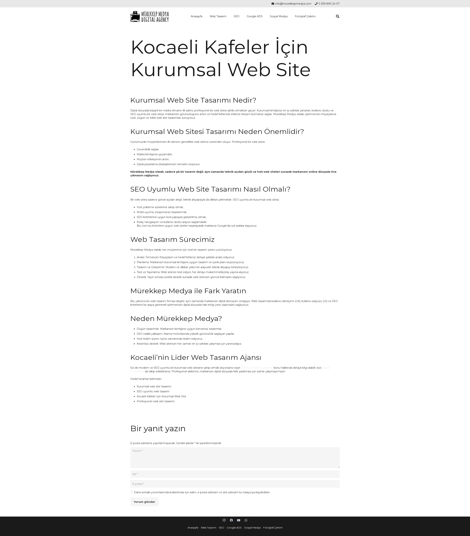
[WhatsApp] (246, 520)
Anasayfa (193, 527)
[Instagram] (224, 520)
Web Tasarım (208, 527)
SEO (221, 527)
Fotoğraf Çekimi (273, 527)
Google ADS (234, 527)
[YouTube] (238, 520)
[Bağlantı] (149, 16)
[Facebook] (231, 520)
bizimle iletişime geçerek (257, 367)
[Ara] (337, 16)
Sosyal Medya (252, 527)
